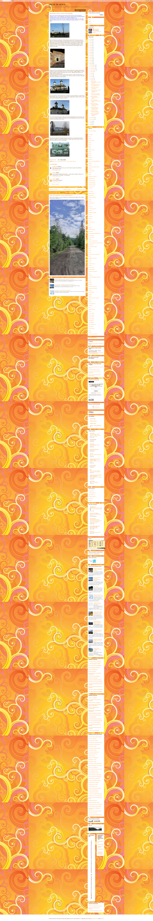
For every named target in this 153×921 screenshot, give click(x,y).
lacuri (90, 225)
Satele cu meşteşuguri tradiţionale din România (95, 114)
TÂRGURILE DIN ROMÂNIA (94, 730)
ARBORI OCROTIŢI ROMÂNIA (94, 702)
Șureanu (90, 301)
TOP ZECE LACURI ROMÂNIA (94, 722)
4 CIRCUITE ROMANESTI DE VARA (95, 910)
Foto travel (92, 433)
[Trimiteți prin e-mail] (60, 159)
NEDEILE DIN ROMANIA (93, 678)
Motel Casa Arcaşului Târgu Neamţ (95, 765)
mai (92, 76)
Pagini (90, 21)
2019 (91, 50)
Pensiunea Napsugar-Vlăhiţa (94, 802)
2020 (91, 48)
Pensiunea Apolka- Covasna (94, 772)
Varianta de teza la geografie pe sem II (97, 603)
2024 (91, 42)
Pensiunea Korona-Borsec (93, 791)
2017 (91, 53)
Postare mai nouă (53, 189)
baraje (90, 147)
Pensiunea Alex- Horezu (93, 771)
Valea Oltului (91, 326)
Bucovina (54, 161)
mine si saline (91, 235)
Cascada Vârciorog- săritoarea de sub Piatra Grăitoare (94, 108)
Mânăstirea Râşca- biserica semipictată (95, 111)
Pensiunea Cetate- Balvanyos (94, 778)
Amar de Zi (92, 531)
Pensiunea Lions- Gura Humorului (95, 795)
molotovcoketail (94, 918)
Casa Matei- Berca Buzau (93, 740)
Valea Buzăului (91, 322)
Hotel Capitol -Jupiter (93, 750)
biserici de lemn (91, 149)
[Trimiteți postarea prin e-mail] (58, 159)
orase (90, 256)
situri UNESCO (91, 292)
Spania (90, 296)
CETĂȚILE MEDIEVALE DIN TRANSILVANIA (94, 708)
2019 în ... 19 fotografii (94, 482)
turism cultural (91, 313)
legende (90, 227)
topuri (90, 307)
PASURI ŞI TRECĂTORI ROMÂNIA (95, 679)
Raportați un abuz (93, 337)
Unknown (54, 172)
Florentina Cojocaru (92, 208)
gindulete (90, 218)
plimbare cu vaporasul (93, 271)
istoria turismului (92, 222)
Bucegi (90, 155)
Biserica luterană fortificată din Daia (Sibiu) (94, 97)
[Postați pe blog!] (61, 159)
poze (89, 273)
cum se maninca (92, 185)
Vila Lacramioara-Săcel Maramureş (95, 814)
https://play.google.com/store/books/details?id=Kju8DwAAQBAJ (96, 353)
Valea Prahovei (91, 328)
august (92, 71)
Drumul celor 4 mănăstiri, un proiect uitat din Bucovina (61, 195)
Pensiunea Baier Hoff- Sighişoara (95, 776)
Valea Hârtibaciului (92, 324)
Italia (89, 223)
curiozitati (90, 187)
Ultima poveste (92, 466)
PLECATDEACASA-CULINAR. (94, 369)
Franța (90, 214)
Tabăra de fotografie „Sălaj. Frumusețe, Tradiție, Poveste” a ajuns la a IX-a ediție (95, 435)
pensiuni (90, 265)
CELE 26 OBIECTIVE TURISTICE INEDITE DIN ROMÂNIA (95, 705)
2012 (91, 62)
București (90, 159)
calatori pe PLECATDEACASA (94, 161)
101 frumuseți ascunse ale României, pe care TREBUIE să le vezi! (98, 612)
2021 (91, 47)
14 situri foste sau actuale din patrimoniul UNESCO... (95, 91)
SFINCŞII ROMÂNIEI (92, 717)
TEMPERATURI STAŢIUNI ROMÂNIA (96, 681)
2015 (91, 57)
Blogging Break (92, 450)
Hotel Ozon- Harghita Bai (93, 757)
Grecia (90, 220)
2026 (91, 39)
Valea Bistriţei (91, 320)
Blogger (102, 918)
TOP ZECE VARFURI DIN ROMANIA (95, 691)
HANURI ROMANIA (92, 671)
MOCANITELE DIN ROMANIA (94, 676)
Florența (90, 210)
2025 (91, 40)
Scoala (90, 290)
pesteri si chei (91, 267)
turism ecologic (91, 315)
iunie (92, 74)
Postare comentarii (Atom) (69, 192)
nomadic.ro (91, 498)
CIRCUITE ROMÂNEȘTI (93, 669)
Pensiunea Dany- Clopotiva (94, 782)
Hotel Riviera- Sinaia (92, 761)
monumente (91, 244)
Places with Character (94, 449)
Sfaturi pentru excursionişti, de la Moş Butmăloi (95, 82)
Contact (90, 23)
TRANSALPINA (100, 844)
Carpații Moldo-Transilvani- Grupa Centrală (97, 649)
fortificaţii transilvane (92, 212)
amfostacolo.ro (91, 490)
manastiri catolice (92, 229)
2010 (91, 121)
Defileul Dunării (91, 193)
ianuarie (92, 119)
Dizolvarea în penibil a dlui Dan (95, 532)
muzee (90, 250)
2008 (91, 124)
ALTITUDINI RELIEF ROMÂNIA (94, 663)
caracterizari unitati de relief (94, 166)
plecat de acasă (57, 4)
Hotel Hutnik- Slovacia (93, 753)
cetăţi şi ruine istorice (93, 176)
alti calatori (91, 134)
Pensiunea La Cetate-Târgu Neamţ (95, 793)
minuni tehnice (91, 237)
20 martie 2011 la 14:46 (56, 176)
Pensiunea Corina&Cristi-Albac (94, 780)
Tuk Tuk (91, 453)
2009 (91, 122)
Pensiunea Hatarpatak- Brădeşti (95, 788)
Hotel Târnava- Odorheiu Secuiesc (95, 763)
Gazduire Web (93, 418)
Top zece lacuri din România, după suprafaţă (62, 290)
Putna (90, 278)
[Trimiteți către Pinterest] (65, 159)
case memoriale (92, 170)
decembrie (93, 65)
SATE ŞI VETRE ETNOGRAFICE (95, 715)
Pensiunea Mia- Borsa (93, 800)
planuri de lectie (92, 269)
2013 (91, 60)
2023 (91, 44)
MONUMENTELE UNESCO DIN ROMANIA (100, 853)
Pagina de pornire (67, 189)
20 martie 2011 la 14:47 (56, 181)
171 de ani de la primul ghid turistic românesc (95, 94)
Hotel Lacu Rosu (92, 755)
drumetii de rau (91, 203)
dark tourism (91, 191)
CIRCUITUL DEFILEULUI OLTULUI (95, 905)
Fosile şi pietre (93, 465)
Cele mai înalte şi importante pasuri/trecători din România (64, 284)
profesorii (90, 275)
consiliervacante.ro (92, 492)
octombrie (93, 68)
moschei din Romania (93, 246)
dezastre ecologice (92, 197)
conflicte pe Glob (92, 180)
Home (90, 19)
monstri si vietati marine (93, 240)
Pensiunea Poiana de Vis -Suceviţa (95, 804)
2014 (91, 58)
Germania (90, 216)
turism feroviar (91, 316)
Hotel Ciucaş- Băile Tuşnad (94, 752)
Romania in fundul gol (93, 286)
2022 (91, 45)
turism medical (91, 318)
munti (90, 248)
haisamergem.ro (92, 494)
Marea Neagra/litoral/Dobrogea (94, 233)
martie (92, 79)
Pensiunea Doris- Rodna (93, 784)
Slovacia (90, 294)
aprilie (92, 78)
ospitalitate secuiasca (93, 258)
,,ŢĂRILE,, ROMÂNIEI (93, 697)
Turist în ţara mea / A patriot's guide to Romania (96, 476)
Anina (90, 136)
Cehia (90, 174)
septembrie (93, 69)
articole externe (91, 140)
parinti (90, 261)
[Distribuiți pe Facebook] (64, 159)
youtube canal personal (93, 334)
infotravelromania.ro (92, 496)
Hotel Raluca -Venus (92, 759)
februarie (93, 117)
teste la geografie (92, 303)
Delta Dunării (91, 195)
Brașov (90, 153)
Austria (90, 142)
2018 (91, 52)
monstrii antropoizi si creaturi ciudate (95, 242)
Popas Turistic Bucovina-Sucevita (95, 810)
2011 (91, 63)
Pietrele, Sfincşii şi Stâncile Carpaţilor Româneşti (94, 104)
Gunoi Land (96, 586)
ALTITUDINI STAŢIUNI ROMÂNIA (95, 665)
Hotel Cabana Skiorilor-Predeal (94, 748)
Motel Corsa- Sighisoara (93, 767)
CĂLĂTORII (92, 481)
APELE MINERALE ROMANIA (94, 667)
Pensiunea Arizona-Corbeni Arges (95, 774)
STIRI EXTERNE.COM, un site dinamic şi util (96, 85)
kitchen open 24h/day (94, 513)
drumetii (58, 161)
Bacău (90, 144)
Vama (90, 330)
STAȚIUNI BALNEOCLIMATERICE (95, 718)
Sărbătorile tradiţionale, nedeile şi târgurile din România (64, 279)
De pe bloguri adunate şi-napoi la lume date (95, 527)
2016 (91, 55)
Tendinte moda (93, 423)
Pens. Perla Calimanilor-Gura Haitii (95, 769)
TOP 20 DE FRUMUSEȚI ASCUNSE (95, 720)
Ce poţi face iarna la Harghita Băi (94, 88)
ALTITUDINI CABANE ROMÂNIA (95, 661)
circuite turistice (91, 178)
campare (90, 165)
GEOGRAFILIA (93, 506)
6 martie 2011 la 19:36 (56, 170)
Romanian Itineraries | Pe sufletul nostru (95, 459)
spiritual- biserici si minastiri (65, 161)
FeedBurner (98, 392)
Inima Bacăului (93, 518)
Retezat (90, 282)
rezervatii (90, 284)
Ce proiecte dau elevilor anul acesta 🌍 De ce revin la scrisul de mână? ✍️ (96, 508)
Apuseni (90, 138)
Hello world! (92, 440)
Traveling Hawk (55, 166)
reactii (90, 280)
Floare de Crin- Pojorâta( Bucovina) (95, 742)
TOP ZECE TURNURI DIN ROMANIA (96, 689)
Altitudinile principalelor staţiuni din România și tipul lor (98, 640)
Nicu (91, 469)
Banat (90, 146)
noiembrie (93, 66)
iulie (92, 73)
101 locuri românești (92, 130)
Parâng (90, 259)
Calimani (90, 163)
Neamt (90, 252)
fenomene (90, 206)
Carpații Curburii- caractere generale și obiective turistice (98, 622)
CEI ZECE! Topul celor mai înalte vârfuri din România (98, 631)
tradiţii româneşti (73, 161)
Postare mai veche (81, 189)
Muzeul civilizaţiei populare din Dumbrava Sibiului (95, 100)
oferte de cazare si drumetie (94, 254)
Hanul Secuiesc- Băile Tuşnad (94, 744)
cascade (90, 168)
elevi (89, 204)
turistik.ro (90, 500)
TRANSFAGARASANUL (100, 847)
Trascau (90, 311)
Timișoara (90, 305)
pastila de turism (92, 263)
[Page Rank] (91, 400)
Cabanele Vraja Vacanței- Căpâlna (95, 736)
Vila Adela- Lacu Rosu (93, 812)
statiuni (90, 299)
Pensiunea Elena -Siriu (93, 786)
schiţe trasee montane (93, 288)
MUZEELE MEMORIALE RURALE (95, 713)
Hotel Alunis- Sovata (92, 746)
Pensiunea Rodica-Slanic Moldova (95, 806)
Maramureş (91, 231)
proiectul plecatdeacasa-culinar (94, 277)
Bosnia (90, 151)
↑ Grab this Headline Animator (96, 407)
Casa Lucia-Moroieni (92, 738)
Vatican (90, 332)
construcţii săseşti (92, 182)
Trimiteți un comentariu (55, 184)
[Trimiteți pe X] (63, 159)
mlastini (90, 239)
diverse (90, 199)
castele (90, 172)
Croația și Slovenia (92, 184)
